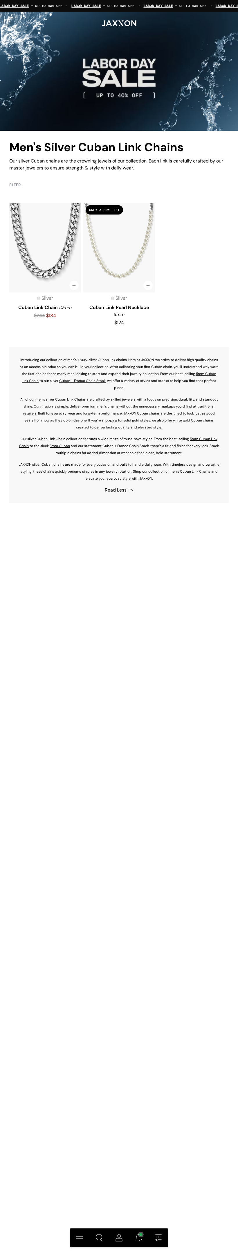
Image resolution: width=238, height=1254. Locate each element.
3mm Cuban (60, 446)
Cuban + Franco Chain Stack (82, 380)
